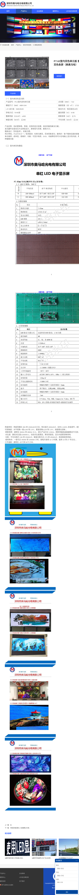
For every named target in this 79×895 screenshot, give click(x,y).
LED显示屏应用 (24, 877)
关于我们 (22, 881)
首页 (8, 11)
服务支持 (2, 881)
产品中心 (24, 11)
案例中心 (56, 11)
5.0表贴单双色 (37, 45)
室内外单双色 (27, 45)
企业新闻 (40, 11)
